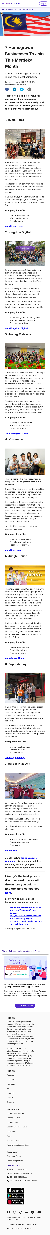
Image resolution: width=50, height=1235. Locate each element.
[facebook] (7, 90)
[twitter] (22, 90)
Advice (10, 9)
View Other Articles (25, 1006)
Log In (43, 4)
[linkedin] (14, 90)
